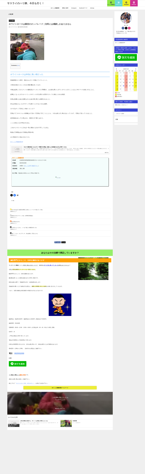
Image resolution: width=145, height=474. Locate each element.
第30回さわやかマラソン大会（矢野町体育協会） (22, 215)
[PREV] (116, 69)
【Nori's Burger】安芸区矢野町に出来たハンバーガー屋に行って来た (26, 209)
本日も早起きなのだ (15, 221)
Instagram (73, 8)
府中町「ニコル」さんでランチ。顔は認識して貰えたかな (24, 233)
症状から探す (65, 8)
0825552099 (19, 353)
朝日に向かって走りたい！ (121, 104)
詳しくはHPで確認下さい (31, 165)
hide (18, 65)
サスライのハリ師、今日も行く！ (25, 383)
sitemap (92, 8)
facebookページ (83, 8)
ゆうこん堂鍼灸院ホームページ (60, 387)
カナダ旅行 (11, 20)
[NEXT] (135, 69)
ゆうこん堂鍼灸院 (55, 8)
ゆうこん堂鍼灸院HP (16, 141)
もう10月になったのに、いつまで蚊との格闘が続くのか (23, 227)
